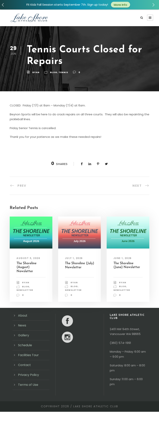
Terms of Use (28, 384)
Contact (24, 365)
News (22, 325)
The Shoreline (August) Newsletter (26, 267)
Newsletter (24, 290)
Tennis (63, 72)
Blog (53, 72)
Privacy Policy (28, 375)
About (22, 315)
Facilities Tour (28, 355)
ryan (36, 72)
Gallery (23, 335)
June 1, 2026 (122, 258)
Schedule (25, 345)
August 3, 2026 (28, 258)
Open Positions (132, 7)
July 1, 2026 (74, 258)
